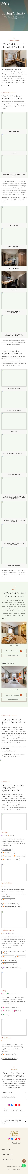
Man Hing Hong (17, 1143)
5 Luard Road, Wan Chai (8, 751)
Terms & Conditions (17, 1166)
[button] (11, 645)
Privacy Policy (9, 1166)
